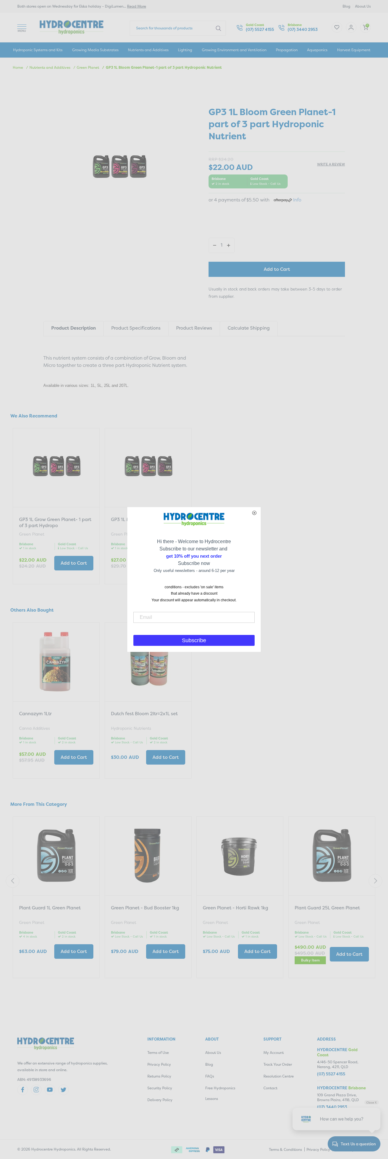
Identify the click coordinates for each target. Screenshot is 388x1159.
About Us (363, 6)
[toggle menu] (21, 27)
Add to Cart (277, 269)
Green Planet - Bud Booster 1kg (145, 908)
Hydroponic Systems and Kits (37, 49)
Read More (136, 6)
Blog (346, 6)
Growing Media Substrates (95, 49)
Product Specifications (136, 328)
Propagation (287, 49)
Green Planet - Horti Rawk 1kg (235, 908)
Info (297, 200)
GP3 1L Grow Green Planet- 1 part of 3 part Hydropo (55, 522)
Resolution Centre (278, 1076)
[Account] (337, 27)
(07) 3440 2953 (303, 30)
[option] (56, 507)
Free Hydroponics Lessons (220, 1093)
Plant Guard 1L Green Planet (50, 908)
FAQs (209, 1076)
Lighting (185, 49)
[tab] (73, 328)
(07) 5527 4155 (260, 30)
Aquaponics (317, 49)
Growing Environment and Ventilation (234, 49)
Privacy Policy (159, 1064)
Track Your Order (277, 1064)
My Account (273, 1052)
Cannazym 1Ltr (35, 713)
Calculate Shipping (249, 328)
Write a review (331, 164)
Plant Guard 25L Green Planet (327, 908)
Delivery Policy (159, 1099)
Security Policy (159, 1088)
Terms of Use (158, 1052)
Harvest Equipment (353, 49)
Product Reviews (194, 328)
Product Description (73, 328)
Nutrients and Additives (148, 49)
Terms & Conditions (285, 1149)
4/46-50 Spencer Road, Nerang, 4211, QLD (337, 1064)
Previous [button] (12, 881)
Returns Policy (159, 1076)
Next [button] (375, 881)
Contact (270, 1088)
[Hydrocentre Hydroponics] (71, 27)
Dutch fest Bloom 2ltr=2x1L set (144, 713)
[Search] (218, 28)
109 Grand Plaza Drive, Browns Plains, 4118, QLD (338, 1097)
